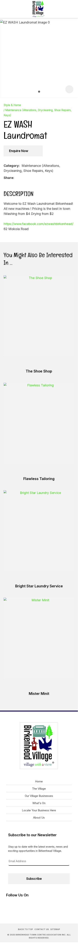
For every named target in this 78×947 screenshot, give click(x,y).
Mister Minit (39, 693)
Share (8, 178)
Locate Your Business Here (39, 810)
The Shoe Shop (39, 371)
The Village (39, 788)
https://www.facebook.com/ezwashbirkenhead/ (38, 224)
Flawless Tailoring (38, 479)
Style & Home (12, 105)
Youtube (67, 9)
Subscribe (34, 878)
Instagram (72, 9)
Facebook (61, 9)
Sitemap (55, 929)
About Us (39, 817)
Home (39, 781)
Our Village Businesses (39, 795)
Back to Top (25, 929)
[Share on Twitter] (21, 178)
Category (11, 166)
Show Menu (6, 9)
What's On (38, 803)
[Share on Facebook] (16, 178)
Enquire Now (18, 151)
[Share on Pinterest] (27, 178)
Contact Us (41, 929)
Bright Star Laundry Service (39, 586)
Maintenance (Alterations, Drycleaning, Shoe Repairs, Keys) (37, 112)
